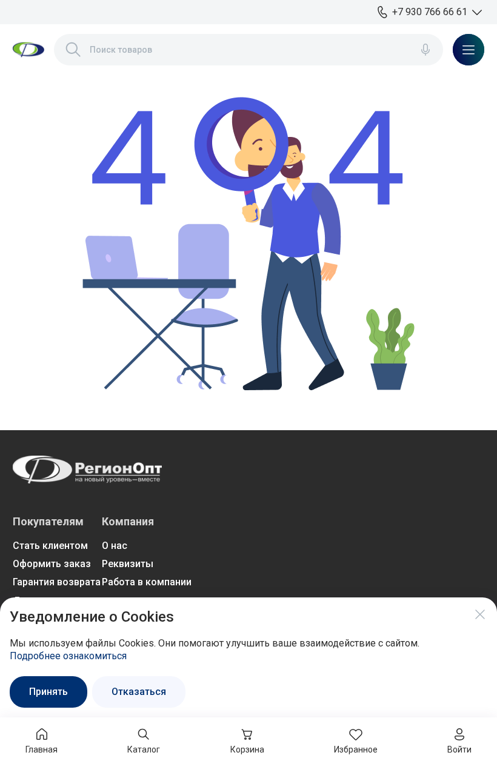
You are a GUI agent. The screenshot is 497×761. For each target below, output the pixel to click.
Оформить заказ (52, 564)
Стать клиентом (50, 545)
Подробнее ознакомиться (68, 656)
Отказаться (139, 691)
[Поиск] (73, 49)
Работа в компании (147, 582)
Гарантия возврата (57, 582)
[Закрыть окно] (480, 614)
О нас (114, 545)
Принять (48, 691)
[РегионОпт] (28, 49)
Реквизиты (127, 564)
